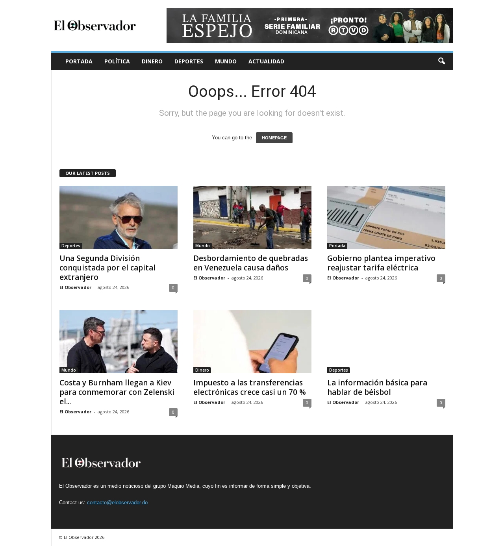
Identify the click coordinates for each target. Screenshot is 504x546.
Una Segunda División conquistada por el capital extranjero (107, 267)
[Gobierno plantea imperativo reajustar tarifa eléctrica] (386, 217)
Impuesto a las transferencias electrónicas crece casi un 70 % (249, 387)
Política (117, 61)
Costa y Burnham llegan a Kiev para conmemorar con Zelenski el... (116, 392)
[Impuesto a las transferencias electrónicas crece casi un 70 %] (252, 341)
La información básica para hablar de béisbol (377, 387)
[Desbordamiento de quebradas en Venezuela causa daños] (252, 217)
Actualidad (266, 61)
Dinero (152, 61)
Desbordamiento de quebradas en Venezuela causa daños (250, 263)
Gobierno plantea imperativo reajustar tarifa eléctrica (381, 263)
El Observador (75, 287)
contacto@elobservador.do (117, 502)
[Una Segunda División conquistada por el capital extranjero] (118, 217)
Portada (79, 61)
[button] (441, 61)
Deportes (188, 61)
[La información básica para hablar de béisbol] (386, 341)
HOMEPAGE (274, 137)
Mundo (226, 61)
